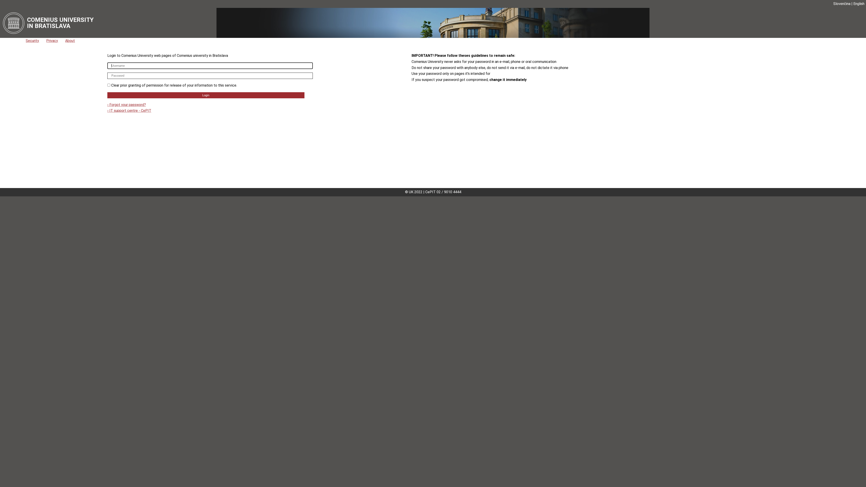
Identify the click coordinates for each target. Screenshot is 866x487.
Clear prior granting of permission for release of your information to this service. (174, 85)
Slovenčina (841, 4)
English (858, 4)
